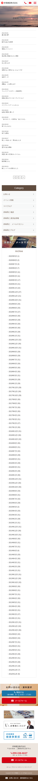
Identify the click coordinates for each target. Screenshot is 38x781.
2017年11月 (13, 391)
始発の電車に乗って (9, 112)
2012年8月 (13, 638)
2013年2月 (13, 614)
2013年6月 (13, 598)
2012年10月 (13, 630)
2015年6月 (13, 503)
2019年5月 (13, 320)
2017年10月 (13, 395)
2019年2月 (13, 332)
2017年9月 (13, 399)
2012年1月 (13, 666)
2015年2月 (13, 519)
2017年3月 (13, 419)
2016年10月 (13, 439)
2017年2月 (13, 423)
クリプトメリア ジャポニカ (10, 105)
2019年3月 (13, 328)
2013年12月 (13, 574)
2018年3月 (13, 375)
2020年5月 (13, 272)
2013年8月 (13, 590)
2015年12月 (13, 479)
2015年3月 (13, 515)
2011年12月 (13, 670)
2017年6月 (13, 411)
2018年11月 (13, 344)
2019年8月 (13, 308)
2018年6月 (13, 363)
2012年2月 (13, 662)
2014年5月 (13, 555)
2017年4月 (13, 415)
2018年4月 (13, 371)
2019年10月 (13, 300)
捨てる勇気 (5, 133)
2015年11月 (13, 483)
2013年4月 (13, 606)
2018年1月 (13, 383)
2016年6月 (13, 455)
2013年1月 (13, 618)
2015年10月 (13, 487)
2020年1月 (13, 288)
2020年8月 (13, 260)
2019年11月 (13, 296)
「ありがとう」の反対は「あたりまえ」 (14, 119)
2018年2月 (13, 379)
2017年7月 (13, 407)
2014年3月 (13, 562)
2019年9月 (13, 304)
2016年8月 (13, 447)
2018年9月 (13, 352)
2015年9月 (13, 491)
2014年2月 (13, 566)
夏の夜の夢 (5, 35)
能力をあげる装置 (7, 42)
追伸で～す (5, 77)
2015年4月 (13, 511)
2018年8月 (13, 356)
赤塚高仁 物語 (8, 212)
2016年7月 (13, 451)
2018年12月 (13, 340)
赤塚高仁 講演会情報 (11, 218)
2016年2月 (13, 471)
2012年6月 (13, 646)
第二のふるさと (6, 126)
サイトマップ (27, 767)
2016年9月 (13, 443)
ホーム (8, 767)
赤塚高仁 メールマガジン (13, 224)
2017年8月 (13, 403)
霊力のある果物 (6, 147)
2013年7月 (13, 594)
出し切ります (6, 63)
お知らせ (6, 194)
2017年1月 (13, 427)
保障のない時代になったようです (12, 70)
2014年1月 (13, 570)
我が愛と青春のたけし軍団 (10, 56)
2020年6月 (13, 268)
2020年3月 (13, 280)
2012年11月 (13, 626)
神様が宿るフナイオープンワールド (13, 98)
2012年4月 (13, 654)
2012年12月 (13, 622)
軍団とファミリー (7, 49)
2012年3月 (13, 658)
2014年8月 (13, 542)
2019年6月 (13, 316)
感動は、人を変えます (9, 84)
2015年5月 (13, 507)
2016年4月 (13, 463)
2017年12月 (13, 387)
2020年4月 (13, 276)
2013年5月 (13, 602)
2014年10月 (13, 535)
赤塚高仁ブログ (9, 230)
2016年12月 (13, 431)
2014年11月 (13, 531)
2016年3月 (13, 467)
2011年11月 (13, 674)
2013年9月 (13, 586)
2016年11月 (13, 435)
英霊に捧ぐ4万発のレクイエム (11, 154)
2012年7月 (13, 642)
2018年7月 (13, 360)
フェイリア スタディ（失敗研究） (12, 91)
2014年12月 (13, 527)
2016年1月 (13, 475)
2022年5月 (13, 256)
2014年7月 (13, 547)
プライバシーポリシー (17, 767)
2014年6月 (13, 550)
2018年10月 (13, 348)
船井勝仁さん (6, 161)
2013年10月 (13, 582)
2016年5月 (13, 459)
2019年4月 (13, 324)
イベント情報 (8, 200)
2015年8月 (13, 495)
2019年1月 (13, 336)
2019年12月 (13, 292)
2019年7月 (13, 312)
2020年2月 (13, 284)
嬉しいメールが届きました (10, 168)
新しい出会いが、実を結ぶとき (11, 140)
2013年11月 (13, 578)
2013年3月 (13, 610)
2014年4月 (13, 558)
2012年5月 (13, 650)
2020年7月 (13, 264)
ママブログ (7, 206)
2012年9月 (13, 634)
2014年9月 (13, 539)
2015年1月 (13, 523)
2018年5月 (13, 368)
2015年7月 (13, 499)
